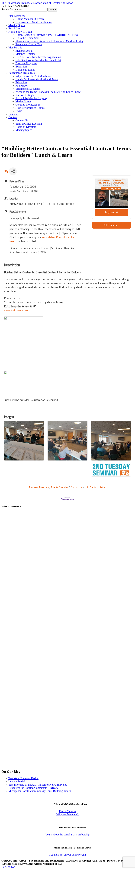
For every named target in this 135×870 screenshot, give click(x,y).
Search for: (7, 9)
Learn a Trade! (16, 781)
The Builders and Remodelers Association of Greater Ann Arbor (37, 2)
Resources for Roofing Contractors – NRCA (33, 787)
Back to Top (8, 866)
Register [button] (109, 212)
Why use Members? (67, 814)
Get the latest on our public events (67, 854)
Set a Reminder (112, 225)
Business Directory (39, 487)
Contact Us (76, 487)
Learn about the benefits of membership (67, 834)
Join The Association (95, 487)
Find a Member (67, 811)
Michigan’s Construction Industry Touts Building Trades (39, 790)
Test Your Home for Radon (23, 778)
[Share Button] (13, 171)
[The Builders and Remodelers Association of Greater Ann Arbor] (10, 140)
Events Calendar (59, 487)
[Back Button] (6, 172)
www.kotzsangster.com (18, 310)
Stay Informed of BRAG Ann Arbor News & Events (37, 784)
